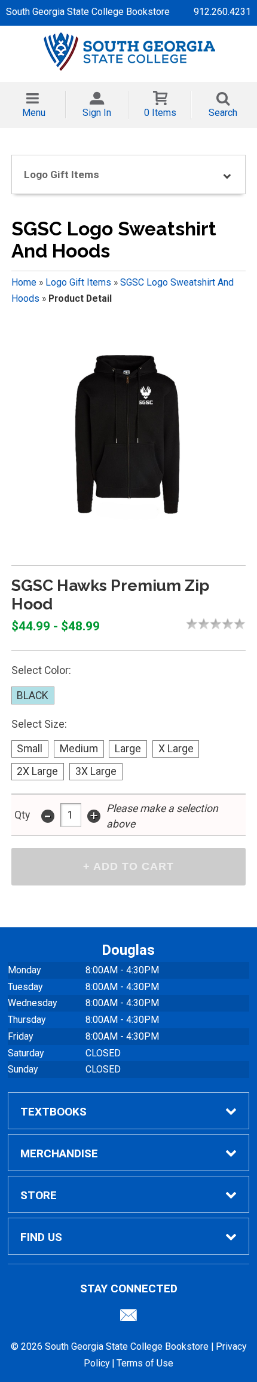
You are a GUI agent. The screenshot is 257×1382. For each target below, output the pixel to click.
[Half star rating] (189, 624)
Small (29, 749)
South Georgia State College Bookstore (88, 11)
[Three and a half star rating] (225, 624)
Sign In (96, 112)
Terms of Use (145, 1363)
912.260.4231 (222, 11)
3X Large (96, 771)
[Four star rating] (231, 624)
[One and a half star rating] (201, 624)
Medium (79, 749)
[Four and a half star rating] (237, 624)
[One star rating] (195, 624)
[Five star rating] (243, 624)
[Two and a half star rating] (213, 624)
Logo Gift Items (78, 282)
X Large (176, 749)
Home (23, 282)
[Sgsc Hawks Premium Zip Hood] (128, 440)
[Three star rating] (219, 624)
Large (128, 749)
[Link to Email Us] (128, 1318)
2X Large (37, 771)
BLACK (32, 695)
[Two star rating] (207, 624)
